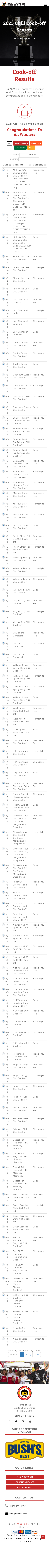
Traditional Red (21, 143)
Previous (14, 1354)
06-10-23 (7, 496)
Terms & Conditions (17, 1535)
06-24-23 (7, 259)
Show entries (24, 155)
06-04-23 (7, 539)
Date (5, 165)
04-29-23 (7, 1057)
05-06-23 (7, 818)
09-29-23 (7, 240)
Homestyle (36, 143)
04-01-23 (7, 1281)
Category (38, 165)
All (9, 143)
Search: (14, 159)
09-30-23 (7, 195)
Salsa (31, 147)
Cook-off (18, 165)
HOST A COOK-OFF (25, 1487)
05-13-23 (7, 711)
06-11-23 (7, 464)
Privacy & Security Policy (28, 1538)
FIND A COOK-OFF (25, 1477)
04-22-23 (7, 1110)
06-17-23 (7, 345)
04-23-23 (7, 1067)
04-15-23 (7, 1240)
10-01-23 (7, 173)
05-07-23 (7, 743)
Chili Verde (20, 147)
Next (36, 1354)
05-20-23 (7, 636)
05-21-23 (7, 603)
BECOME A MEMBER (25, 1482)
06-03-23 (7, 560)
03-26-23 (7, 1331)
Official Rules (24, 1541)
